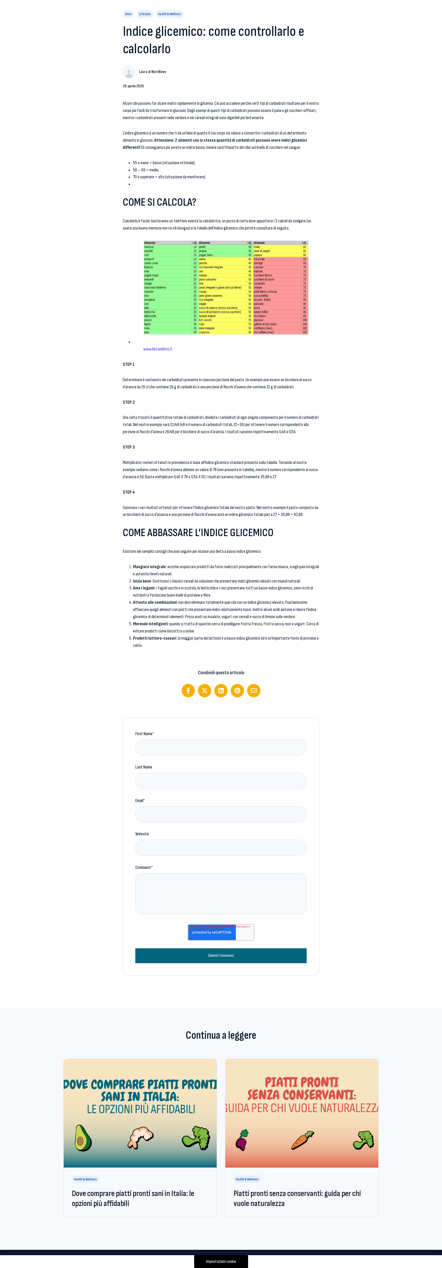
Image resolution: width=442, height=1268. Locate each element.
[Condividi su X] (204, 690)
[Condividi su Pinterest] (237, 690)
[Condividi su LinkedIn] (221, 690)
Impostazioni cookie (221, 1261)
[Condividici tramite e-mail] (253, 690)
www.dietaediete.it (157, 349)
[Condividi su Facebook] (188, 690)
